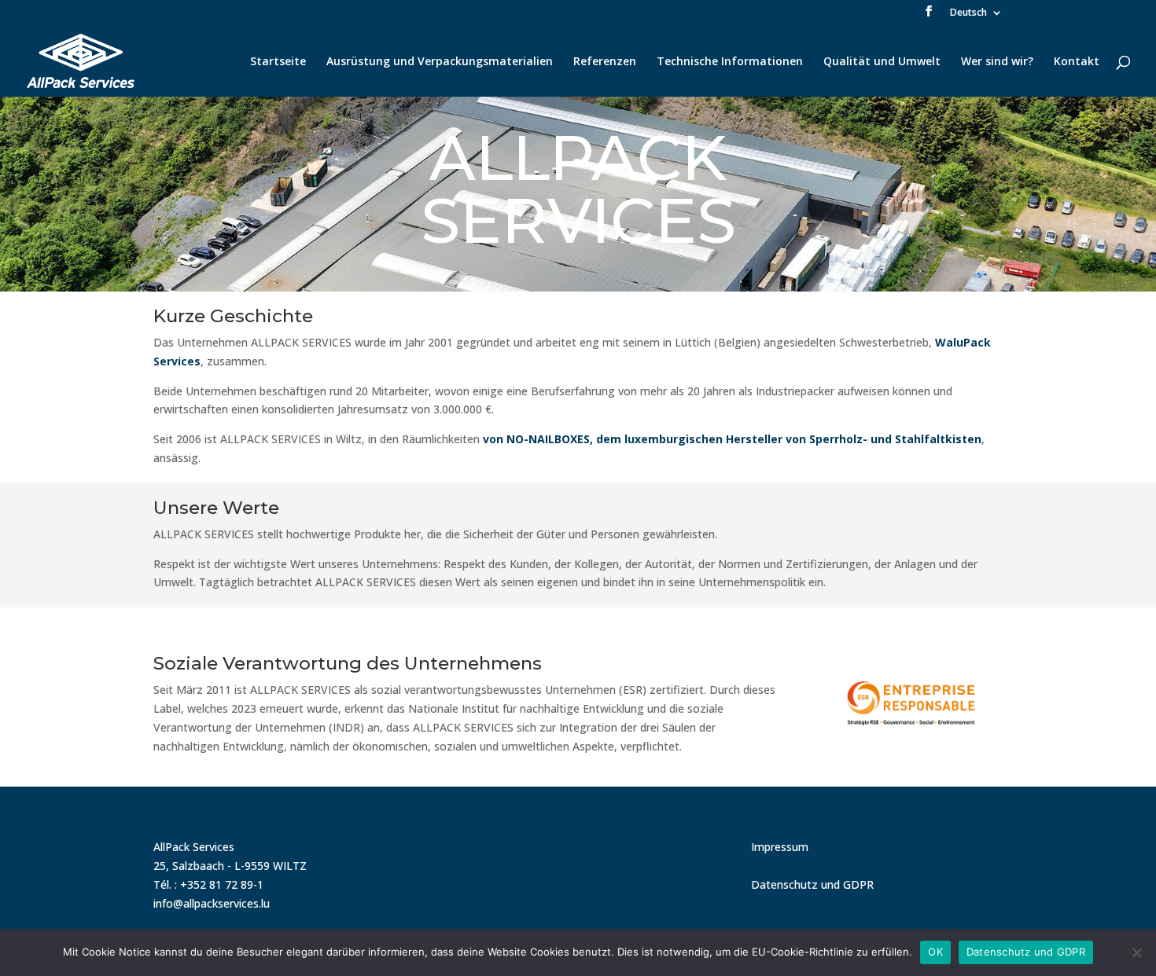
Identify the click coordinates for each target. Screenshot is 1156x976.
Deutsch (968, 13)
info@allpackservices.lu (211, 903)
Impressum (779, 846)
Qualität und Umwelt (882, 62)
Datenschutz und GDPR (812, 884)
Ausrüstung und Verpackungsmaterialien (439, 62)
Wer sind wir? (997, 62)
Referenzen (604, 62)
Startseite (278, 62)
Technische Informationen (730, 62)
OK (935, 951)
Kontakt (1076, 62)
